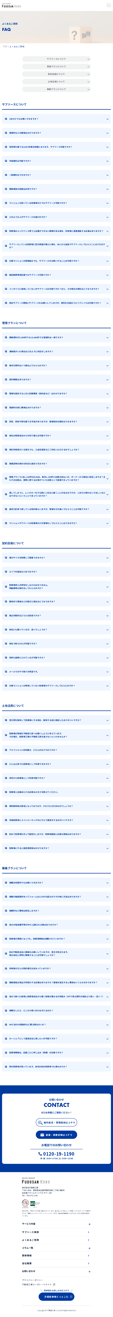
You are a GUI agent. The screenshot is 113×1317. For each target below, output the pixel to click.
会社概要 (27, 1263)
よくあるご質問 (30, 1240)
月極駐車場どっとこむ (56, 1296)
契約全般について (56, 74)
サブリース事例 (30, 1232)
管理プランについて (56, 66)
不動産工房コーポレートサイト (37, 1284)
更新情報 (27, 1255)
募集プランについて (56, 89)
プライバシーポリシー (32, 1280)
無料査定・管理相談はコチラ (59, 1122)
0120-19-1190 (59, 1154)
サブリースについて (56, 58)
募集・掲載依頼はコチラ (59, 1134)
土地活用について (56, 81)
